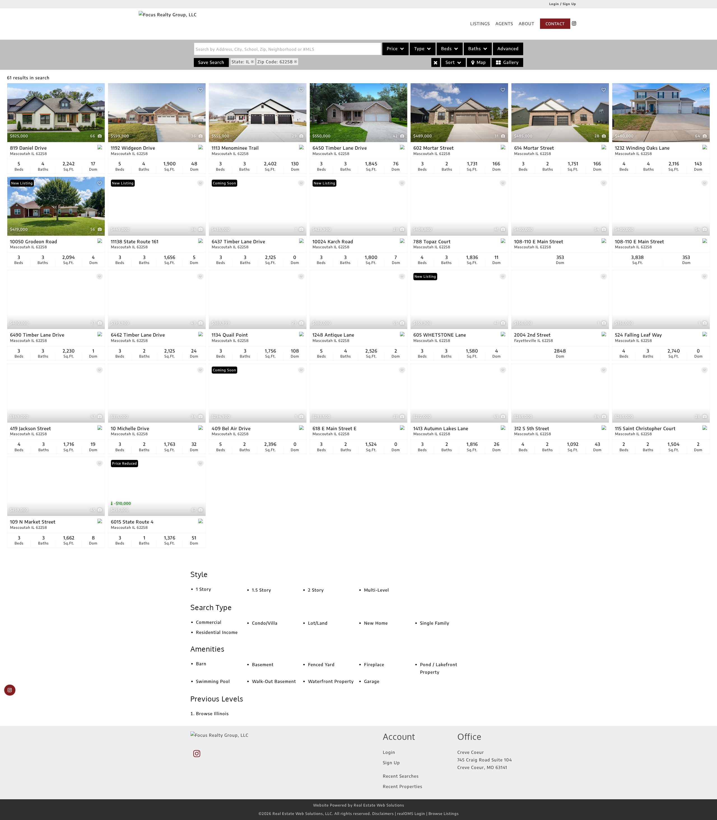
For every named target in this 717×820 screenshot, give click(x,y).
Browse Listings (444, 813)
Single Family (434, 623)
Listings (480, 23)
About (526, 23)
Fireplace (374, 664)
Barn (201, 663)
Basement (263, 664)
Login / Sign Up (562, 4)
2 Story (316, 589)
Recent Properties (402, 786)
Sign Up (391, 762)
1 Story (203, 589)
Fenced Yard (321, 664)
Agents (504, 23)
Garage (372, 681)
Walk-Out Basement (274, 681)
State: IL (241, 61)
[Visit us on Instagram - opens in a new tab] (574, 23)
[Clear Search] (435, 62)
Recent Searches (401, 776)
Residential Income (217, 632)
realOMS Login (411, 813)
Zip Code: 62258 (275, 61)
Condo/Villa (265, 623)
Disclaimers (383, 813)
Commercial (209, 622)
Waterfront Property (331, 681)
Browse (212, 713)
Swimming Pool (213, 681)
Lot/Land (318, 623)
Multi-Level (376, 589)
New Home (376, 623)
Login (389, 752)
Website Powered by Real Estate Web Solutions (358, 805)
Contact (555, 23)
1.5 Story (261, 589)
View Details (56, 112)
